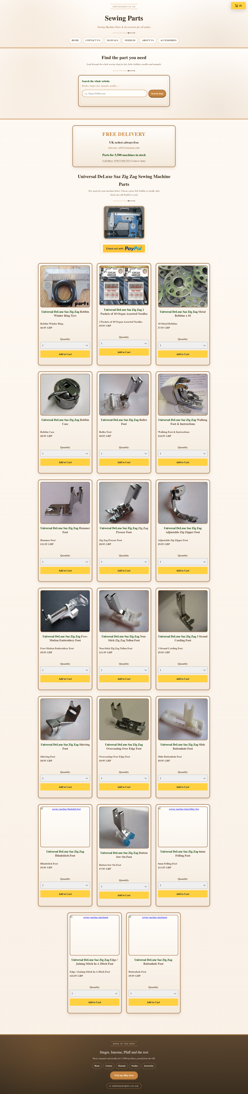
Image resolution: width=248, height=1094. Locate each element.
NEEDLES (130, 40)
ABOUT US (148, 40)
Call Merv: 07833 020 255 (116, 160)
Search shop (157, 93)
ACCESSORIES (168, 40)
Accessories (149, 1065)
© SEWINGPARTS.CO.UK (124, 1086)
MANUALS (112, 40)
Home (97, 1065)
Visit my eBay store (124, 1075)
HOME (75, 40)
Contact (108, 1065)
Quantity (65, 339)
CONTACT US (92, 40)
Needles (134, 1065)
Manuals (122, 1065)
